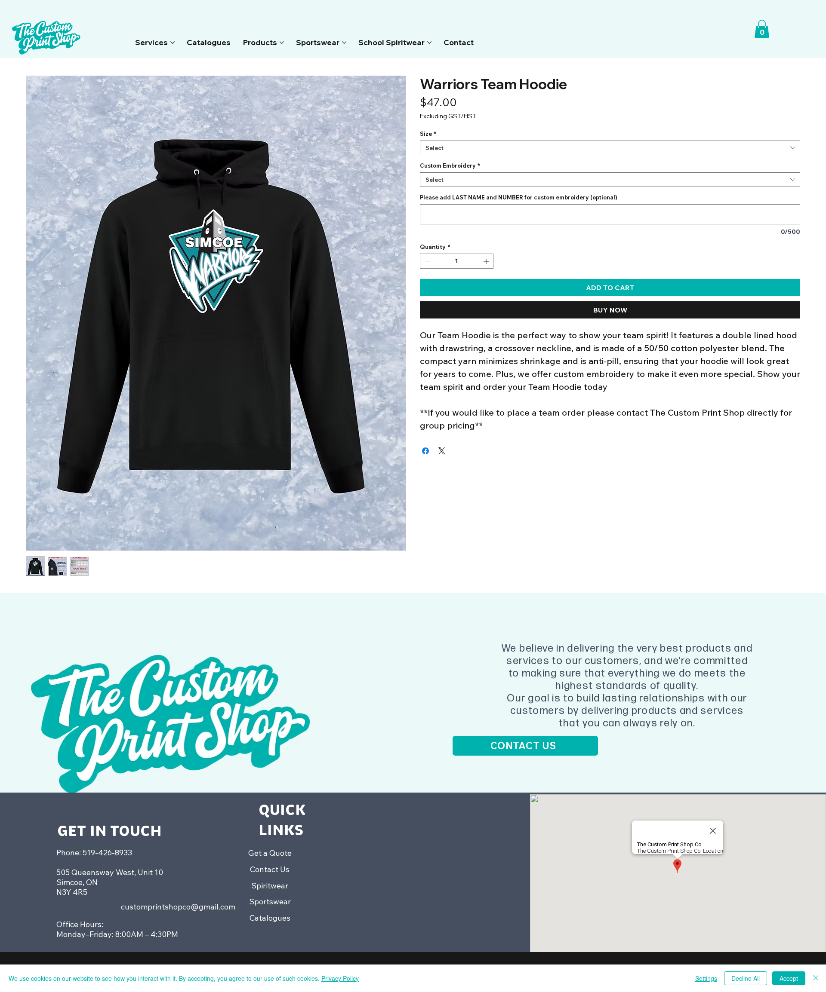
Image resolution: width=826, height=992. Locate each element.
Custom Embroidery (450, 165)
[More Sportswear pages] (344, 42)
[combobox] (610, 148)
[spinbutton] (456, 261)
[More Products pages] (282, 42)
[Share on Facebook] (425, 451)
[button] (762, 29)
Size (428, 133)
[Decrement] (426, 261)
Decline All (745, 978)
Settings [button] (706, 978)
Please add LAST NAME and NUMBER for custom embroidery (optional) (518, 197)
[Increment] (487, 261)
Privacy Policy (340, 978)
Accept (789, 978)
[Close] (816, 978)
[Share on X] (442, 451)
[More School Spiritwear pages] (429, 42)
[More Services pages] (172, 42)
